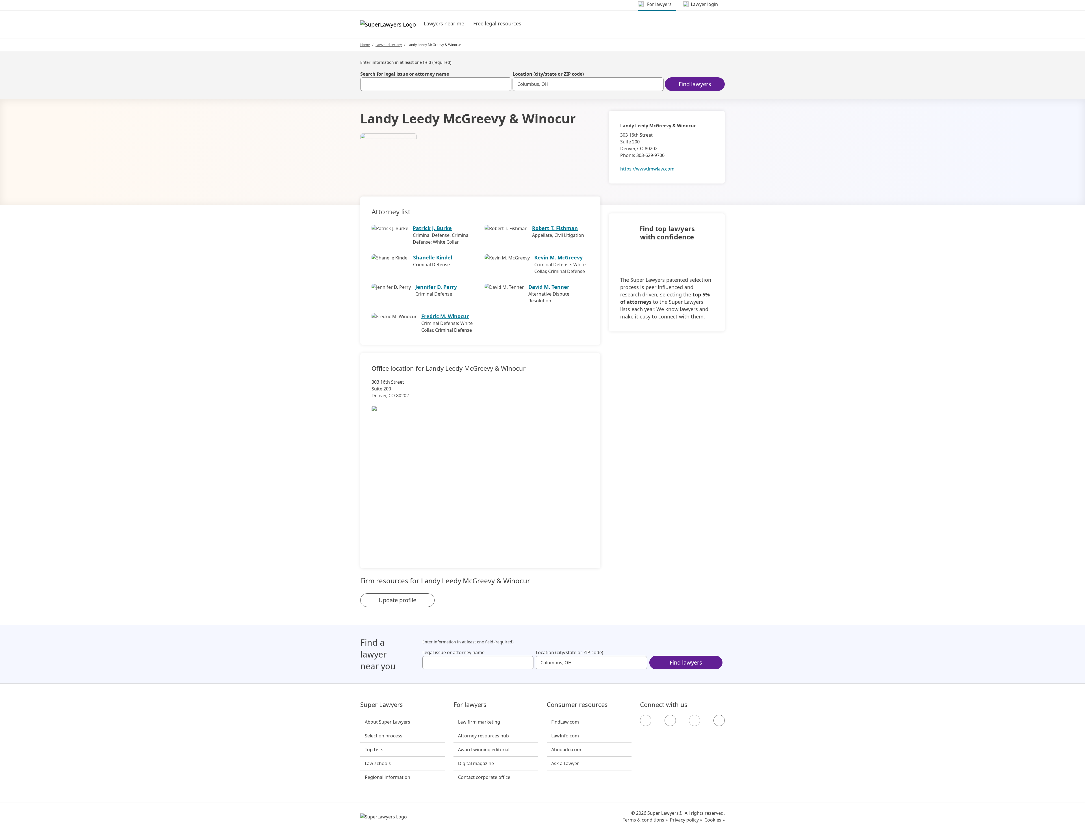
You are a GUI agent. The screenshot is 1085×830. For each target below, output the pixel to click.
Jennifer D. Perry (436, 286)
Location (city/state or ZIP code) (548, 74)
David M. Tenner (548, 286)
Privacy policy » (686, 820)
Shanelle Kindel (432, 257)
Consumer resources (577, 705)
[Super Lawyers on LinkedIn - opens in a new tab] (719, 720)
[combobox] (435, 84)
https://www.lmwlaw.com (647, 169)
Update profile (397, 600)
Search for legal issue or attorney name (404, 74)
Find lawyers (695, 84)
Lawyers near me (444, 23)
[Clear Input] (504, 84)
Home (365, 44)
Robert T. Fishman (555, 228)
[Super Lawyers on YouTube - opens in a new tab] (694, 720)
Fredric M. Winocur (445, 316)
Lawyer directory (389, 44)
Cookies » (714, 820)
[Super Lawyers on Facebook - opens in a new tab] (645, 720)
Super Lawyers (381, 705)
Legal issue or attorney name (453, 652)
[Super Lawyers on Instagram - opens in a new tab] (670, 720)
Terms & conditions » (645, 820)
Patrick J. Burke (432, 228)
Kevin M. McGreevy (558, 257)
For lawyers (470, 705)
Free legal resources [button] (497, 23)
